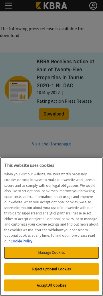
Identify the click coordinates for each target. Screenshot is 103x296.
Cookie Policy (21, 241)
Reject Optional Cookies (51, 269)
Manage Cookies (51, 252)
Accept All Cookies (51, 285)
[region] (51, 226)
